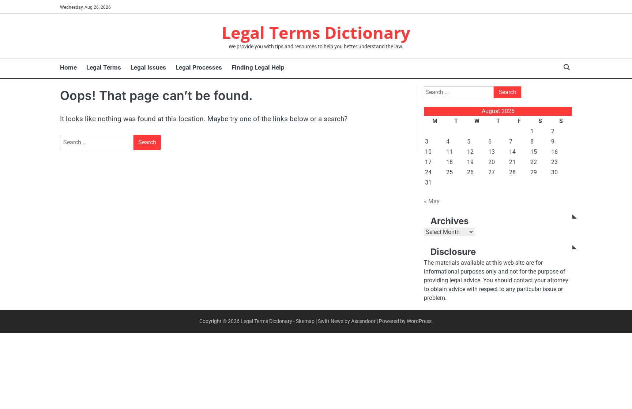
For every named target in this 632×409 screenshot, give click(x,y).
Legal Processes (199, 67)
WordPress (419, 321)
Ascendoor (363, 321)
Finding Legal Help (258, 67)
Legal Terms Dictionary (316, 32)
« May (432, 201)
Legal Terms (103, 67)
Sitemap (305, 321)
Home (68, 67)
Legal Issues (148, 67)
